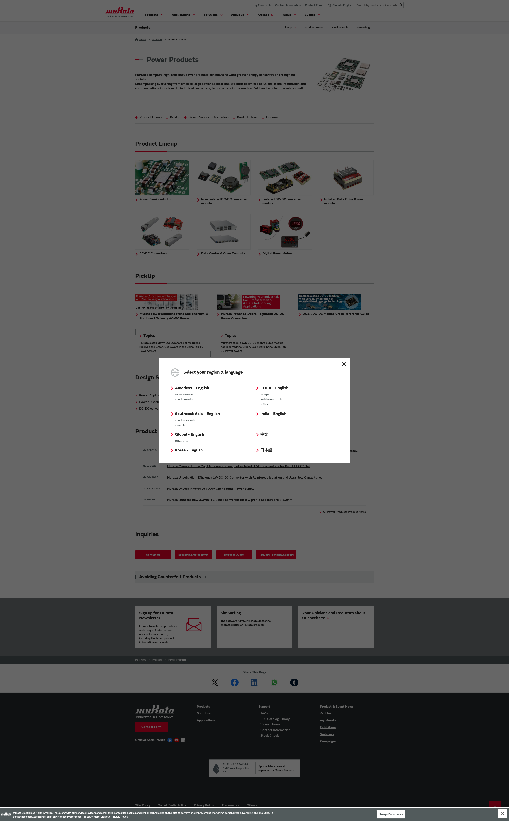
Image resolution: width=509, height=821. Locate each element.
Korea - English (189, 450)
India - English (273, 413)
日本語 (266, 450)
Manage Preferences (391, 814)
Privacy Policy (120, 816)
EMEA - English (274, 387)
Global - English (189, 434)
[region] (254, 814)
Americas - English (192, 387)
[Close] (502, 813)
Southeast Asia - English (197, 413)
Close (344, 364)
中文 (264, 434)
